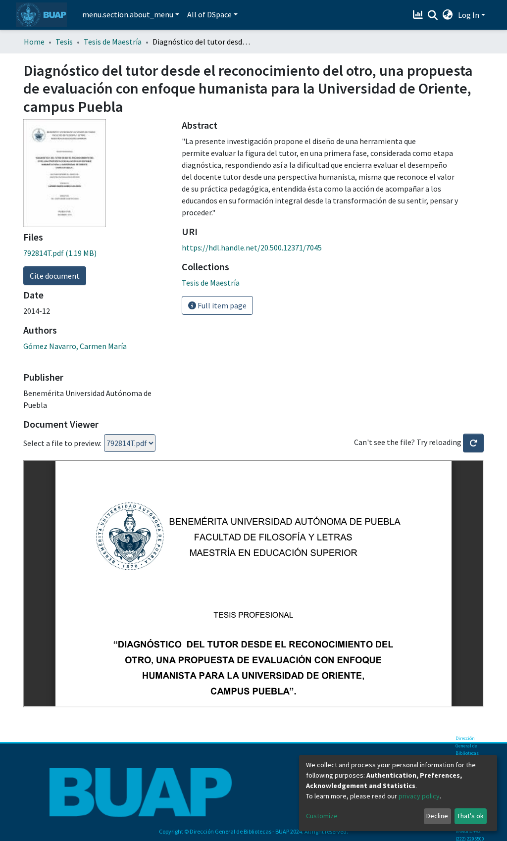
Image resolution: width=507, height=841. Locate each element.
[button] (448, 15)
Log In (468, 15)
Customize (322, 815)
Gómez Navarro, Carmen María (75, 346)
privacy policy (419, 796)
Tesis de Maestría (113, 42)
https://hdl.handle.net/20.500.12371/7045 (252, 247)
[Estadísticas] (419, 15)
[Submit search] (433, 15)
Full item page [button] (221, 305)
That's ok (470, 815)
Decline (437, 815)
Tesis (64, 42)
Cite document (55, 276)
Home (34, 42)
